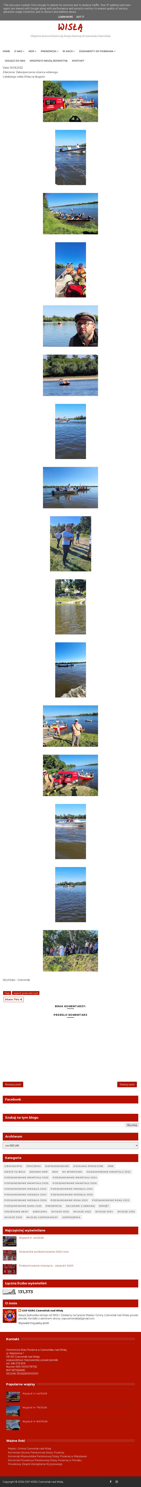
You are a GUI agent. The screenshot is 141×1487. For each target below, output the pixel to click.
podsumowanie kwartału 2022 (109, 1171)
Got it (80, 17)
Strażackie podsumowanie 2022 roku (44, 1251)
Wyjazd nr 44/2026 (31, 1237)
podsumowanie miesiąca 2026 (25, 1200)
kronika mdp (39, 1171)
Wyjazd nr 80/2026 (35, 1421)
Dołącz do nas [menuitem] (15, 60)
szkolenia (40, 1211)
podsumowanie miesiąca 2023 (72, 1189)
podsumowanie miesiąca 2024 (25, 1194)
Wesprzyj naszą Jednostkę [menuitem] (49, 60)
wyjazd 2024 (104, 1211)
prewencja (54, 1206)
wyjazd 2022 (60, 1211)
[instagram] (116, 1481)
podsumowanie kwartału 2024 (75, 1177)
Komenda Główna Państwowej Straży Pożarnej (36, 1452)
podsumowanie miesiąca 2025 (72, 1194)
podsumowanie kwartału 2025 (26, 1183)
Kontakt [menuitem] (78, 60)
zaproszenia (71, 1217)
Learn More (65, 17)
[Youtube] (122, 1481)
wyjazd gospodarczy (42, 1217)
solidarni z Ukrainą (80, 1206)
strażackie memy (16, 1211)
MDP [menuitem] (31, 51)
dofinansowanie (57, 1166)
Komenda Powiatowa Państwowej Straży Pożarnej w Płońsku (45, 1460)
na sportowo (72, 1171)
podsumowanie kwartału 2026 (75, 1183)
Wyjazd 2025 (126, 1211)
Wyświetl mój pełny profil (33, 1323)
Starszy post (127, 1084)
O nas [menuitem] (18, 51)
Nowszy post (13, 1084)
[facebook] (110, 1481)
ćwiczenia (33, 1166)
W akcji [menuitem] (68, 51)
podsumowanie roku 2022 (69, 1200)
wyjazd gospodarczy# (25, 993)
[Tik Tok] (134, 1481)
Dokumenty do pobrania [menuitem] (96, 51)
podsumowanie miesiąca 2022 (25, 1189)
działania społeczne (88, 1166)
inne (111, 1166)
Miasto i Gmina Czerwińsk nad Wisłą (29, 1448)
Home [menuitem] (6, 51)
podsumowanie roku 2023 (110, 1200)
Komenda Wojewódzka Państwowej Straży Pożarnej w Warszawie (47, 1456)
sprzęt (104, 1206)
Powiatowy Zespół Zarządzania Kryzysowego (35, 1464)
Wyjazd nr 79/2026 (35, 1407)
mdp (55, 1171)
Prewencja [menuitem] (48, 51)
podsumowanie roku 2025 (22, 1206)
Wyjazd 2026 (13, 1217)
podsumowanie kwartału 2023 (26, 1177)
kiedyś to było (14, 1171)
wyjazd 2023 (82, 1211)
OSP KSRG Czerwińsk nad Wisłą (70, 22)
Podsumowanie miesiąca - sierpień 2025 (46, 1265)
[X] (128, 1481)
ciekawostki (13, 1166)
